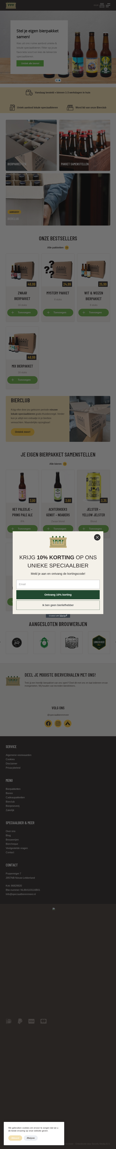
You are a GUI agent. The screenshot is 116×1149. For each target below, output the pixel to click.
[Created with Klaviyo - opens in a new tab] (58, 616)
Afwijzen (31, 1138)
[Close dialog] (97, 537)
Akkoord (15, 1138)
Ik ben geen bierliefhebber (58, 605)
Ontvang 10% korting (58, 594)
